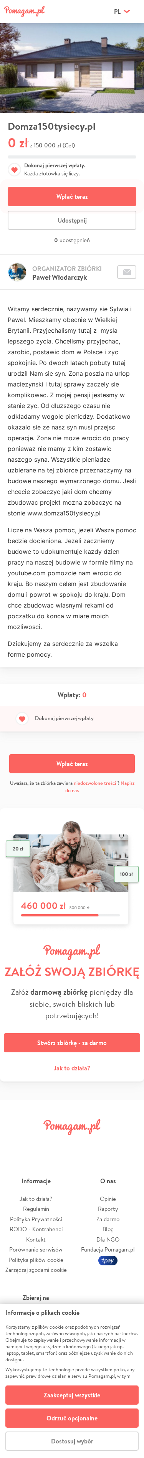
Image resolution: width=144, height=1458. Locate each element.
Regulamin (36, 1208)
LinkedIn (83, 1144)
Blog (108, 1229)
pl (117, 11)
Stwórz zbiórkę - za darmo (72, 1043)
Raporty (108, 1208)
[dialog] (72, 1381)
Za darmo (107, 1219)
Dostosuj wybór (72, 1441)
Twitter (37, 1144)
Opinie (108, 1198)
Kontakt (36, 1239)
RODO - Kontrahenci (36, 1229)
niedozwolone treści (95, 783)
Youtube (129, 1144)
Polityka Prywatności (36, 1219)
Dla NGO (107, 1239)
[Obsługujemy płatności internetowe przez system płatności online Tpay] (108, 1259)
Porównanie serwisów (36, 1249)
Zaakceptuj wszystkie (72, 1395)
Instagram (60, 1144)
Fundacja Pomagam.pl (108, 1249)
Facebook (14, 1144)
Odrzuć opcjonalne (72, 1418)
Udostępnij (72, 220)
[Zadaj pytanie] (126, 272)
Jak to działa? (72, 1068)
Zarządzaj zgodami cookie (36, 1269)
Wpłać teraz (72, 196)
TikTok (106, 1144)
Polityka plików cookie (35, 1259)
